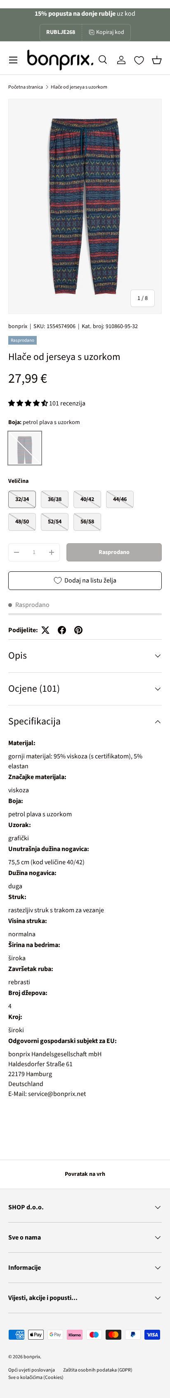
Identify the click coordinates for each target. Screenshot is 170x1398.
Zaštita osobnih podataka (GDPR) (97, 1370)
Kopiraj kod (110, 32)
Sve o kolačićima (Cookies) (36, 1377)
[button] (157, 60)
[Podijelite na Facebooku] (62, 630)
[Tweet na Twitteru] (45, 630)
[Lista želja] (139, 60)
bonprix (17, 326)
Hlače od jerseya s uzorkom (79, 87)
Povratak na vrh (85, 1174)
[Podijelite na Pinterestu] (78, 630)
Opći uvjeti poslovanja (31, 1370)
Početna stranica (25, 87)
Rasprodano (114, 552)
